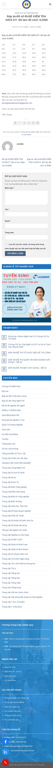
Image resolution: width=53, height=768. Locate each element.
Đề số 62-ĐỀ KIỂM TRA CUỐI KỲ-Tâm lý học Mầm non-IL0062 (13, 162)
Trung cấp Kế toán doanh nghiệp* (16, 511)
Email (8, 221)
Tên (7, 209)
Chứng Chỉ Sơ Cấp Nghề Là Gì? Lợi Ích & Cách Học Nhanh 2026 (29, 345)
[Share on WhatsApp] (15, 123)
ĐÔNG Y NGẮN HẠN (11, 410)
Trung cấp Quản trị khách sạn (14, 544)
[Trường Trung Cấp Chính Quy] (26, 4)
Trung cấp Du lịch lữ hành (13, 473)
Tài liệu (5, 439)
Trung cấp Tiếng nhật (11, 583)
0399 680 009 (21, 742)
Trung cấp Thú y (9, 568)
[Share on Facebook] (20, 123)
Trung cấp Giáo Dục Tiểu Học (15, 506)
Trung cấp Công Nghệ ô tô (13, 468)
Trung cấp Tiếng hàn (11, 578)
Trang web (9, 233)
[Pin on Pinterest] (33, 123)
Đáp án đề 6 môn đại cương (14, 396)
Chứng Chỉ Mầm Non (11, 386)
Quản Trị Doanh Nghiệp (12, 425)
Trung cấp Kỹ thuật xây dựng (14, 525)
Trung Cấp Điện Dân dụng (13, 492)
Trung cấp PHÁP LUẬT (12, 540)
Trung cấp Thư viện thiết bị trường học (18, 564)
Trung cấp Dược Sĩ (10, 482)
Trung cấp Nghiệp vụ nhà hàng (15, 535)
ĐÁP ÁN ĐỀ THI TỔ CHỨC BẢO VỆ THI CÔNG (29, 353)
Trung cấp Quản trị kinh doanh (15, 549)
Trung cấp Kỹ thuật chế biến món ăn (17, 520)
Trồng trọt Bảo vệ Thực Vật (13, 453)
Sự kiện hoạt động (10, 434)
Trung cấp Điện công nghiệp (14, 487)
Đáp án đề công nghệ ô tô (13, 401)
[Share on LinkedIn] (38, 123)
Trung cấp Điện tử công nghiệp (15, 497)
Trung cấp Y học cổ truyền (13, 602)
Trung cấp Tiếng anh (11, 573)
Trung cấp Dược (9, 477)
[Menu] (4, 4)
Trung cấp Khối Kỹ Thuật (13, 516)
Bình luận (9, 188)
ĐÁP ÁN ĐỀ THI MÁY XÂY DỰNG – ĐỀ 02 (27, 368)
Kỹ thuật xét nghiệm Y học (13, 420)
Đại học (5, 391)
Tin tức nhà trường (10, 449)
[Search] (50, 4)
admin (38, 27)
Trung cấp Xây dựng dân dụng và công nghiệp (22, 597)
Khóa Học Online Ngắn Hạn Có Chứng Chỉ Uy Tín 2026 (28, 337)
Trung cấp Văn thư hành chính (15, 592)
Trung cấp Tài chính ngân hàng (15, 559)
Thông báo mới (8, 444)
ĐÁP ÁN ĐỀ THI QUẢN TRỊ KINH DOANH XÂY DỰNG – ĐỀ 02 (29, 361)
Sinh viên (6, 430)
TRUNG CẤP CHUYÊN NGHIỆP (16, 463)
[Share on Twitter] (24, 123)
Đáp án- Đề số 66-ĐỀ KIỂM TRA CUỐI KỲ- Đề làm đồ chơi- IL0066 (39, 162)
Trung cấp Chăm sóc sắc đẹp (14, 458)
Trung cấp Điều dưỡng (12, 501)
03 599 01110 (21, 737)
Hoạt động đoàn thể (10, 415)
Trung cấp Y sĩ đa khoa (12, 607)
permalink (27, 134)
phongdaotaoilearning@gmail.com (17, 103)
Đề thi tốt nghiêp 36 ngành (13, 406)
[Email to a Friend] (29, 123)
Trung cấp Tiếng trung (11, 587)
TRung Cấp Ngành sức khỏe (14, 530)
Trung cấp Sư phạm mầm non (26, 13)
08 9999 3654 (27, 746)
